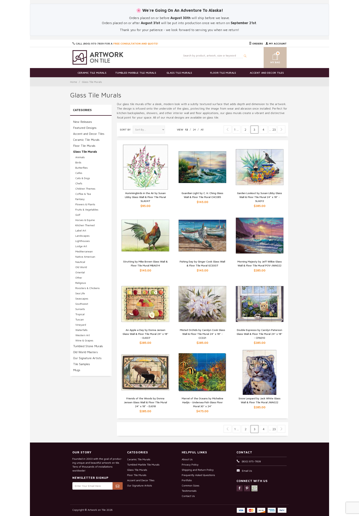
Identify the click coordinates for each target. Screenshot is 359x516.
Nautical (80, 261)
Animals (80, 157)
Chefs (78, 183)
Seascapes (81, 298)
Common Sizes (190, 485)
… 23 (272, 129)
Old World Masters (85, 352)
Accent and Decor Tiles (267, 72)
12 (186, 129)
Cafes (78, 172)
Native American (85, 256)
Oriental (80, 272)
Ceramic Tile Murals (92, 72)
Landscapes (82, 235)
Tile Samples (81, 364)
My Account (277, 43)
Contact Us (188, 495)
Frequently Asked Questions (198, 475)
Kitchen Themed (85, 225)
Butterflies (81, 167)
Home (73, 81)
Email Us (247, 470)
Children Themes (85, 188)
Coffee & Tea (83, 193)
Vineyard (80, 324)
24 (194, 129)
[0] (271, 57)
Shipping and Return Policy (198, 469)
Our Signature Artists (87, 358)
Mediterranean (84, 251)
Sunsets (80, 309)
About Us (187, 459)
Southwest (81, 303)
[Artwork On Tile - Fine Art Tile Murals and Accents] (98, 57)
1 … (236, 129)
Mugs (76, 370)
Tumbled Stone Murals (88, 346)
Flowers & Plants (85, 204)
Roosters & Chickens (87, 288)
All (202, 129)
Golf (77, 214)
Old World (81, 267)
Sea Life (80, 293)
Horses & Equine (85, 220)
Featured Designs (84, 127)
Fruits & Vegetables (86, 209)
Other (78, 277)
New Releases (82, 121)
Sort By (125, 129)
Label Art (80, 230)
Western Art (82, 335)
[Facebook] (240, 488)
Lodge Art (81, 246)
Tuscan (79, 319)
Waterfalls (81, 329)
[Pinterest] (247, 488)
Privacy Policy (190, 464)
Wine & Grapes (84, 340)
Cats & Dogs (82, 178)
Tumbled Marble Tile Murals (135, 72)
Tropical (80, 314)
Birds (78, 162)
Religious (80, 282)
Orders (257, 43)
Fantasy (80, 199)
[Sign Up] (117, 486)
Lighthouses (82, 240)
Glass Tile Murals (179, 72)
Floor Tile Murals (223, 72)
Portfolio (187, 480)
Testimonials (189, 490)
